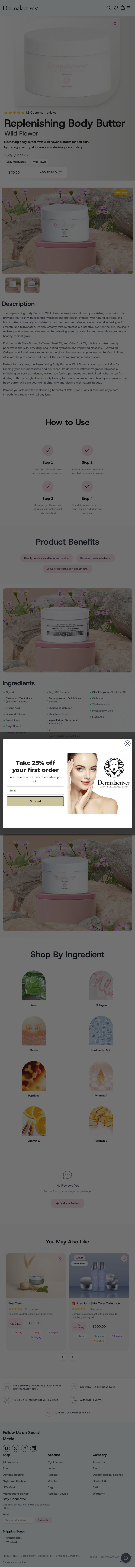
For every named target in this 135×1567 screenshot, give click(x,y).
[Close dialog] (127, 743)
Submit (35, 801)
